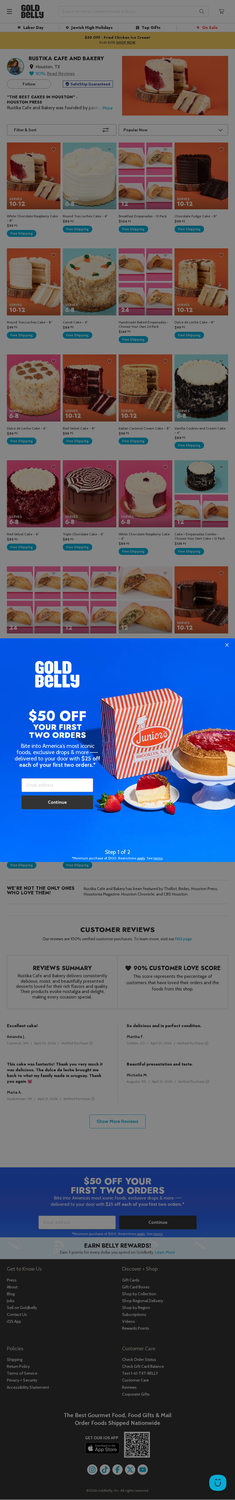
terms (158, 858)
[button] (117, 750)
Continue (57, 802)
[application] (217, 1482)
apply (141, 858)
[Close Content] (227, 645)
